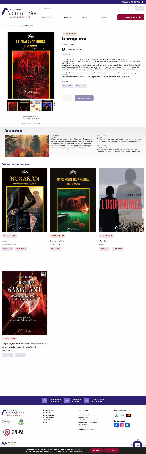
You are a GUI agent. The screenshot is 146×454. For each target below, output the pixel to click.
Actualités (103, 17)
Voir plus (65, 81)
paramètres (78, 451)
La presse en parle (102, 147)
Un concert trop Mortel (57, 241)
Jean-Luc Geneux (55, 244)
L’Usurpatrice (103, 241)
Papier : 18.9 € (55, 248)
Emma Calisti (102, 244)
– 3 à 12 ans (84, 427)
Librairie (84, 17)
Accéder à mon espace (131, 2)
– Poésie (83, 417)
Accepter (96, 450)
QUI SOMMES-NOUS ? (49, 410)
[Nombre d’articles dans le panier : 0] (139, 8)
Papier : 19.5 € (7, 248)
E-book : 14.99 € (21, 248)
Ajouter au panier (84, 98)
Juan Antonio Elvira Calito (9, 244)
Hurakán (4, 241)
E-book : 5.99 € (20, 355)
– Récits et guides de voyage (88, 429)
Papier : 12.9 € (7, 355)
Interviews (53, 137)
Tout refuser (111, 450)
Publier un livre (67, 17)
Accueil (4, 25)
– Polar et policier (87, 422)
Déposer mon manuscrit (130, 17)
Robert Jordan (68, 44)
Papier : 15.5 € (67, 86)
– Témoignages (86, 415)
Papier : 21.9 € (104, 248)
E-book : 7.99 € (117, 248)
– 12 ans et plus (83, 424)
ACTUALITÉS (46, 420)
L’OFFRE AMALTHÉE (48, 415)
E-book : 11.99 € (81, 86)
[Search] (128, 8)
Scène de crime (17, 25)
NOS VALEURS (47, 412)
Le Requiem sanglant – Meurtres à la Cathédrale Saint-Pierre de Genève (23, 344)
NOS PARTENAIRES (48, 417)
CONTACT (45, 422)
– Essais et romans (88, 419)
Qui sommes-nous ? (47, 17)
